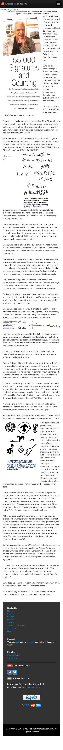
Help (9, 631)
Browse (10, 616)
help (17, 642)
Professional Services (17, 625)
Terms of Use (13, 658)
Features (11, 619)
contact (30, 642)
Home (10, 611)
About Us (11, 628)
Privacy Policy (13, 655)
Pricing (10, 622)
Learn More (35, 687)
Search (10, 613)
